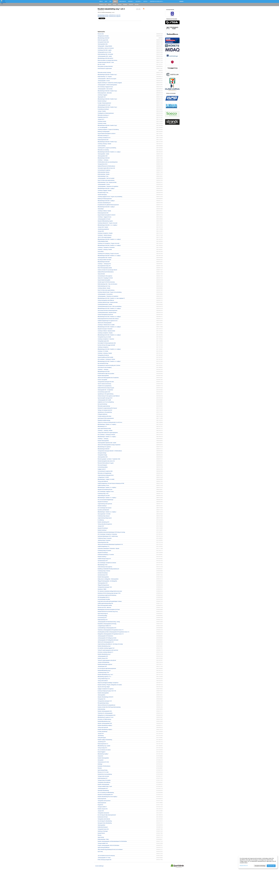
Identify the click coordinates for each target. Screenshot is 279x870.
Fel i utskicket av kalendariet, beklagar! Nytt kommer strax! (110, 591)
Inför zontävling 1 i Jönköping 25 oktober (106, 434)
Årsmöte (99, 835)
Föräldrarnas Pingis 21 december (105, 538)
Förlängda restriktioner (102, 414)
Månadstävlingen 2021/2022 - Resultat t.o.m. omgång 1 (109, 361)
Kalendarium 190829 (102, 589)
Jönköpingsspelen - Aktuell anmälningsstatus (107, 84)
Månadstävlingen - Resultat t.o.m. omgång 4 (107, 511)
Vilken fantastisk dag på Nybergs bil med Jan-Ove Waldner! (110, 849)
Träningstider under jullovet (103, 812)
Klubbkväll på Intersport (103, 827)
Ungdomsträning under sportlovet (105, 503)
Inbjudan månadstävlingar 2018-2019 (105, 696)
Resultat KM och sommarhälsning (105, 774)
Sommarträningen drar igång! (104, 599)
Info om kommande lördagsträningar (105, 499)
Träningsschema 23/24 (102, 164)
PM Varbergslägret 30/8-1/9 (103, 597)
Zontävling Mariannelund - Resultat (105, 304)
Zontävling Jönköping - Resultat (104, 143)
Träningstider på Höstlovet (103, 355)
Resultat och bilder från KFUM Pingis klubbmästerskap (109, 707)
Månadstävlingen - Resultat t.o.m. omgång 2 (107, 424)
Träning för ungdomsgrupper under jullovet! (107, 660)
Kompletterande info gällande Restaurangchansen (108, 204)
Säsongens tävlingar (102, 452)
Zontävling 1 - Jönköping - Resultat (105, 430)
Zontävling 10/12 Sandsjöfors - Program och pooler (108, 243)
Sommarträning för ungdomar (104, 170)
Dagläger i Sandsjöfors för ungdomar (105, 688)
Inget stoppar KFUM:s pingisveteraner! (106, 418)
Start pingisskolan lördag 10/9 (104, 265)
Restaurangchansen (102, 798)
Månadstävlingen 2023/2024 (104, 157)
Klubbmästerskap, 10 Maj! (103, 839)
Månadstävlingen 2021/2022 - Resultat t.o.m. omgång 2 (109, 349)
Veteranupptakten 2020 (102, 456)
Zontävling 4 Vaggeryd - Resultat (104, 190)
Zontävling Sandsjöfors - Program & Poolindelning (108, 129)
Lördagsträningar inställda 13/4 (104, 625)
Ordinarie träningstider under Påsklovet (106, 300)
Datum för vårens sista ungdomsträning (106, 180)
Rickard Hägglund (101, 751)
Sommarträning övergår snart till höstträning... (107, 595)
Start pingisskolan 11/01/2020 (104, 513)
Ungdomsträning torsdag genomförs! (106, 475)
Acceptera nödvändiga (260, 865)
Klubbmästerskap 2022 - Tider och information (107, 284)
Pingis (115, 1)
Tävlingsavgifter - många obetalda (105, 46)
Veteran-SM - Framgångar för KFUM (105, 277)
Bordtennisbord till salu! (103, 816)
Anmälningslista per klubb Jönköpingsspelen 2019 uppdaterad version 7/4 (113, 631)
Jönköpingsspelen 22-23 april (104, 219)
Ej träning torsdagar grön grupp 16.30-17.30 (107, 690)
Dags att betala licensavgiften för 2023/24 (106, 133)
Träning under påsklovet (103, 481)
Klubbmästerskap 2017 (102, 778)
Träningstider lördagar (102, 454)
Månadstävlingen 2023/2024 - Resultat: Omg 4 (107, 107)
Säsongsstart (100, 760)
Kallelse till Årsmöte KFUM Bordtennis (106, 271)
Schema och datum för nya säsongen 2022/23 (107, 269)
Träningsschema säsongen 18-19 (105, 701)
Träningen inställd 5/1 (102, 806)
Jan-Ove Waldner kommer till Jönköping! (106, 855)
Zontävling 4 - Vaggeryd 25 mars (104, 216)
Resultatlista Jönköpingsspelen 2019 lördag (107, 623)
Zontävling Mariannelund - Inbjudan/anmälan (107, 312)
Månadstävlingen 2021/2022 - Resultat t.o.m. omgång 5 (109, 316)
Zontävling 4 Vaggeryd (102, 94)
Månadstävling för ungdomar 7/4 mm (105, 717)
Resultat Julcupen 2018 (102, 658)
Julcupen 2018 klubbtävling (103, 662)
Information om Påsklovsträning (104, 719)
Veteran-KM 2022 (101, 273)
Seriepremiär (100, 755)
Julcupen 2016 (101, 810)
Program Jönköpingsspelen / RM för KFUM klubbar (108, 845)
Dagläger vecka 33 (101, 469)
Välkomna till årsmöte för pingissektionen (106, 705)
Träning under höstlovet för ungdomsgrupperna (108, 432)
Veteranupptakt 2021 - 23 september (105, 389)
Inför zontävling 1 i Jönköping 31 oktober (106, 359)
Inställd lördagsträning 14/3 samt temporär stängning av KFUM (111, 483)
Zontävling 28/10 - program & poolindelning (107, 147)
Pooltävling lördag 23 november (104, 550)
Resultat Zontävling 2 (102, 530)
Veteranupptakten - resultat (103, 153)
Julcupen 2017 (101, 733)
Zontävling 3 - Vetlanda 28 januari (105, 235)
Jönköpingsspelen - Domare (104, 80)
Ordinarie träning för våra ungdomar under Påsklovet (109, 395)
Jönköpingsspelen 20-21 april (104, 105)
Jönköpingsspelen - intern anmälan (105, 88)
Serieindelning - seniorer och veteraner (106, 48)
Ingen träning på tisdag (102, 770)
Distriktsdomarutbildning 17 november (106, 554)
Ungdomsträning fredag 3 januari (105, 517)
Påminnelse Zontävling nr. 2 (103, 135)
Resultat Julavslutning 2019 (103, 522)
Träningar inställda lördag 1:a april (105, 786)
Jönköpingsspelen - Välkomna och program (107, 78)
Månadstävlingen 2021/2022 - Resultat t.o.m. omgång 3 (109, 334)
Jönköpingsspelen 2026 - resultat (105, 56)
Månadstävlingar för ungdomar (104, 446)
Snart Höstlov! (101, 251)
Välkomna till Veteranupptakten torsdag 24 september (109, 444)
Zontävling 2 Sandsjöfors (103, 347)
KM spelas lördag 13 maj (103, 192)
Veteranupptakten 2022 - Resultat (105, 257)
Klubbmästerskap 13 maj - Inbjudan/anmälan (107, 182)
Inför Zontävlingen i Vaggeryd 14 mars (106, 491)
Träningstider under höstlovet (104, 819)
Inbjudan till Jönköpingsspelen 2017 (105, 794)
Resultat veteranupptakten (103, 692)
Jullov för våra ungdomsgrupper (104, 237)
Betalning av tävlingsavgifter (103, 131)
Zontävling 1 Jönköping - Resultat (105, 249)
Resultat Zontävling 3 (102, 101)
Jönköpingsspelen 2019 (103, 656)
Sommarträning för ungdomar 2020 (105, 471)
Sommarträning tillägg (102, 615)
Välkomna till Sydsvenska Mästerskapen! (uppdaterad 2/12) (110, 544)
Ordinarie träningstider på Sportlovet (105, 314)
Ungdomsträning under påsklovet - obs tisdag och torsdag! (110, 644)
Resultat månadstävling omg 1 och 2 (111, 9)
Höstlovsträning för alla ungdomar (105, 566)
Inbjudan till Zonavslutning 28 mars (105, 489)
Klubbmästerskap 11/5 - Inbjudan (105, 76)
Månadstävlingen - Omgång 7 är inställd (106, 479)
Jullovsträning (101, 735)
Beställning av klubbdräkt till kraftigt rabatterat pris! (108, 568)
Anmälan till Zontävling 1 (103, 572)
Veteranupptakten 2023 (102, 155)
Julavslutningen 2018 (102, 666)
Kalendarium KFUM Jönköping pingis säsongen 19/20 (109, 593)
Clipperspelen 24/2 (102, 96)
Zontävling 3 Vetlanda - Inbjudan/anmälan (106, 330)
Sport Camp (100, 851)
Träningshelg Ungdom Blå (103, 341)
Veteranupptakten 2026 (102, 44)
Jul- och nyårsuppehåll (102, 127)
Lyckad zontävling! (101, 145)
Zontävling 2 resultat (102, 123)
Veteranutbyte (101, 208)
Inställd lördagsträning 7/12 (103, 546)
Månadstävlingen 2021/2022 (104, 371)
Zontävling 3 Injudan (102, 121)
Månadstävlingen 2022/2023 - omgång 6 (106, 200)
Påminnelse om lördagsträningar (104, 473)
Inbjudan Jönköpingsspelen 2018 (105, 723)
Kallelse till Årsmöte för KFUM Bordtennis (106, 166)
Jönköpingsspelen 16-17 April (104, 857)
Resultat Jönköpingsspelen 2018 (105, 711)
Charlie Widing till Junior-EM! (104, 495)
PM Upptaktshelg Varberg (103, 703)
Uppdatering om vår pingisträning (105, 412)
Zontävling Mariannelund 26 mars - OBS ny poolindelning (109, 306)
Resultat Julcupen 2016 (102, 808)
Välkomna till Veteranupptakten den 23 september (108, 377)
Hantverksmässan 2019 (103, 560)
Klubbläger (100, 764)
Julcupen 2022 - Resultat (103, 227)
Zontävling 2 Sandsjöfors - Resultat (105, 233)
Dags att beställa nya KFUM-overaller (105, 357)
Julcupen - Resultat (102, 111)
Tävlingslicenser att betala (103, 35)
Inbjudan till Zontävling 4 (103, 501)
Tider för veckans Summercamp (104, 383)
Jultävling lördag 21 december (104, 540)
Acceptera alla (271, 865)
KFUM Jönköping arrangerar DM (104, 859)
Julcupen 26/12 (101, 119)
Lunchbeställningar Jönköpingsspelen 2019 (107, 627)
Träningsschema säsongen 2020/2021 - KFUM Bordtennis (110, 450)
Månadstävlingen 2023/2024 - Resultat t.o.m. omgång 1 (109, 151)
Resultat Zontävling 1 (102, 556)
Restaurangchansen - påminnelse (105, 92)
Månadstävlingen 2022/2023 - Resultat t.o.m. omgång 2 (109, 245)
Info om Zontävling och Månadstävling (106, 792)
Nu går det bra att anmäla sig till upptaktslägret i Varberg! (110, 601)
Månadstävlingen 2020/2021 (104, 448)
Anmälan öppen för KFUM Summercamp (106, 282)
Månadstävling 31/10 (102, 426)
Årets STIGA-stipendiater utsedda (105, 267)
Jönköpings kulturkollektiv (156, 1)
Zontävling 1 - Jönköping (103, 160)
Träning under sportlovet (103, 727)
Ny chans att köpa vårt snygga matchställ (106, 345)
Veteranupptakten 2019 (102, 583)
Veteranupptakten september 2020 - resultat (107, 442)
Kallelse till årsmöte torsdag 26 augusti (106, 387)
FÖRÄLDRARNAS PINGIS (103, 241)
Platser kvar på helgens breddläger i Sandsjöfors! (108, 682)
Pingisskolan (100, 804)
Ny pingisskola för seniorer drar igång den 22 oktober (109, 365)
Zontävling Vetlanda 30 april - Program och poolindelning (109, 292)
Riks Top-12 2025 (101, 64)
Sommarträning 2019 (102, 617)
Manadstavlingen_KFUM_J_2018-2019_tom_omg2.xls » (109, 16)
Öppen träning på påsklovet (103, 847)
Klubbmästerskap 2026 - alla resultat (105, 54)
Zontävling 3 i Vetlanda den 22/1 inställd (106, 324)
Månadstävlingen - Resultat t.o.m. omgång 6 (107, 487)
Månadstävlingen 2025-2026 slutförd (105, 58)
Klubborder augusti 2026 (103, 40)
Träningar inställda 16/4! (103, 843)
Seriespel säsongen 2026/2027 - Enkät (106, 62)
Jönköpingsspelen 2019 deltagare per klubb (107, 637)
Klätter (145, 1)
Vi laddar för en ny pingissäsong (104, 385)
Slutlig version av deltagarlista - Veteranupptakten (108, 579)
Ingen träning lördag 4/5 (103, 613)
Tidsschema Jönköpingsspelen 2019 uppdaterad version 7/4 (110, 629)
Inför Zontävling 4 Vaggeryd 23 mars (105, 86)
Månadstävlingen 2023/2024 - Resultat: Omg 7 (107, 74)
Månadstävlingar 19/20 (102, 564)
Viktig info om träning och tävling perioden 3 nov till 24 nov (110, 422)
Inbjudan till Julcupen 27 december (105, 328)
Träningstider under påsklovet (104, 782)
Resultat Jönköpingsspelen (103, 784)
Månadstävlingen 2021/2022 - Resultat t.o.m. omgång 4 (109, 326)
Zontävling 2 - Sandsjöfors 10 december (106, 247)
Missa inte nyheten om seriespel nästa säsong (107, 60)
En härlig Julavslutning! (102, 731)
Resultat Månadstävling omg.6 (104, 721)
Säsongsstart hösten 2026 (103, 42)
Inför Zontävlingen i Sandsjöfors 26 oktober (107, 562)
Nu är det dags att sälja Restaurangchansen (107, 668)
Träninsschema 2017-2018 (103, 762)
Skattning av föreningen (103, 831)
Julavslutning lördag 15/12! (103, 672)
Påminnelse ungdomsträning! (104, 406)
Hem (101, 1)
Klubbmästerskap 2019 (102, 619)
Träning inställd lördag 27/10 (104, 678)
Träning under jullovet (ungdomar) (105, 524)
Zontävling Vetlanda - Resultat (104, 288)
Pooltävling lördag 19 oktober (104, 570)
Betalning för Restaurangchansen (105, 198)
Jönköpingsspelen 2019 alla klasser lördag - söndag (109, 621)
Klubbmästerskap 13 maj (103, 176)
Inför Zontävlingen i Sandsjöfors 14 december (107, 534)
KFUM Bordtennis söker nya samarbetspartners (108, 162)
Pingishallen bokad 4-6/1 (103, 117)
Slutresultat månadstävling (103, 790)
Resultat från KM (101, 833)
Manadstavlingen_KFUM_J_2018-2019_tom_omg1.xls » (109, 15)
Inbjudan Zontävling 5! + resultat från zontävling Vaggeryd (110, 82)
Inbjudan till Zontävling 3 (103, 528)
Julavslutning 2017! (102, 741)
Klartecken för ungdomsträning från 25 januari (107, 408)
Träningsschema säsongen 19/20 (105, 587)
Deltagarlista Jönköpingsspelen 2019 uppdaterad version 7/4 (110, 633)
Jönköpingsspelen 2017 (103, 788)
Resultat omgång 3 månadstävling (105, 739)
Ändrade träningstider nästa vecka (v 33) (106, 461)
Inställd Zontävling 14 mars (103, 485)
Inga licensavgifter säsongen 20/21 (105, 397)
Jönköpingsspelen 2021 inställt (104, 400)
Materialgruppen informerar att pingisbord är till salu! (109, 609)
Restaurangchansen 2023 (103, 212)
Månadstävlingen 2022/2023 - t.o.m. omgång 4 (107, 225)
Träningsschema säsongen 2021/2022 (106, 381)
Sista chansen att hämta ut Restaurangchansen (107, 310)
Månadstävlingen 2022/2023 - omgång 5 (106, 206)
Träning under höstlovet (103, 680)
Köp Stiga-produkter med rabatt (104, 259)
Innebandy (130, 1)
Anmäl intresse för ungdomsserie (105, 68)
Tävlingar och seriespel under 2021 (105, 410)
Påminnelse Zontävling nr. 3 (103, 115)
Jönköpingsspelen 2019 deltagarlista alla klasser (108, 640)
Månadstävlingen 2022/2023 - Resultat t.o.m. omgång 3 (109, 239)
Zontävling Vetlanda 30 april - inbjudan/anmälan (108, 302)
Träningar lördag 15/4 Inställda (104, 780)
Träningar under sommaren (103, 776)
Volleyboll (138, 1)
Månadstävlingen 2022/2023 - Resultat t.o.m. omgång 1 (109, 255)
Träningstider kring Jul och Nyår (104, 336)
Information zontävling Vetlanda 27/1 (105, 652)
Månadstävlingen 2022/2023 (104, 261)
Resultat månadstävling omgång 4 (105, 729)
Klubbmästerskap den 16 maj (104, 286)
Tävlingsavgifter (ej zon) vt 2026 (104, 52)
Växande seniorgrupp (102, 194)
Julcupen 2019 (101, 526)
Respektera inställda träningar (104, 420)
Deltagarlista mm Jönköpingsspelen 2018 (106, 715)
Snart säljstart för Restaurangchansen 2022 (107, 343)
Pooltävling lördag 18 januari (104, 515)
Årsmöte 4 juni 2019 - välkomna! (104, 607)
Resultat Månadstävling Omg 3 (104, 670)
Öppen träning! (101, 837)
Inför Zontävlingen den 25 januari (104, 507)
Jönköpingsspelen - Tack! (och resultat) (106, 178)
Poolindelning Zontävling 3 (103, 109)
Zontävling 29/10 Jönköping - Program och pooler (108, 253)
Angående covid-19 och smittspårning (106, 402)
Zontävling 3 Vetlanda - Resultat (104, 210)
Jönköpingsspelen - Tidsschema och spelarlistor (108, 186)
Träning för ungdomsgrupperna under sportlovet (108, 650)
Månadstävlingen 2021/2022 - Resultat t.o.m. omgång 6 (109, 308)
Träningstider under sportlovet (104, 800)
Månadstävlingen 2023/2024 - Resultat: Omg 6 (107, 90)
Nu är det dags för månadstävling (105, 821)
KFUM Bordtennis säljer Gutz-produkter (106, 373)
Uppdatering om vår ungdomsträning (105, 393)
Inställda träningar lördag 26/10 (104, 558)
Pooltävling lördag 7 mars (103, 493)
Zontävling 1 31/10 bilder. (103, 351)
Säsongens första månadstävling (105, 823)
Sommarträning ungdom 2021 (104, 391)
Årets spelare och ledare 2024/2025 (105, 66)
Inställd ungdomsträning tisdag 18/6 (105, 603)
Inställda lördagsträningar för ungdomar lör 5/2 (107, 320)
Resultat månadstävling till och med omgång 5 (107, 796)
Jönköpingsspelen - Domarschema (105, 294)
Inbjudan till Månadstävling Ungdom (105, 221)
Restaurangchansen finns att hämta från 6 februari (108, 318)
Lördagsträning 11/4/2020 (103, 477)
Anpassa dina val (244, 865)
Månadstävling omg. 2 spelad (104, 745)
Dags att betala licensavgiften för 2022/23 (106, 214)
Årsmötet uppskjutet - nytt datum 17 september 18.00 (109, 459)
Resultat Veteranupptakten (103, 375)
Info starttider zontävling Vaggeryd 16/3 (106, 648)
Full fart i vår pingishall (102, 379)
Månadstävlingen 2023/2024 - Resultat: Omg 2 (107, 141)
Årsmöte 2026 (101, 33)
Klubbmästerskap (101, 709)
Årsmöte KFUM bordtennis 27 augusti (105, 463)
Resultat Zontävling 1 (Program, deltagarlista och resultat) (110, 684)
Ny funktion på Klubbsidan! (103, 509)
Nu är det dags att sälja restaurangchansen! (107, 814)
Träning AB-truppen (102, 737)
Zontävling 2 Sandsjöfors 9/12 (104, 137)
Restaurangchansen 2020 (103, 542)
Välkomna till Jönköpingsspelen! (104, 322)
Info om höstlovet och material (104, 749)
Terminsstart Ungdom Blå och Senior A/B (106, 168)
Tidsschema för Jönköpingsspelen (105, 713)
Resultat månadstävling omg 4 (104, 654)
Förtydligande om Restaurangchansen (106, 113)
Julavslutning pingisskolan (103, 229)
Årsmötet (100, 768)
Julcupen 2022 (101, 231)
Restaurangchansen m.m (103, 743)
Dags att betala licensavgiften (104, 280)
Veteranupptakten (101, 694)
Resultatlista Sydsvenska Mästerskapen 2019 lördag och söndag (111, 532)
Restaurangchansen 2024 (103, 139)
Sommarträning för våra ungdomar (105, 275)
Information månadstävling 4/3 (104, 202)
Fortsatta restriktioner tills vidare (104, 416)
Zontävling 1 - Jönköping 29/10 (104, 263)
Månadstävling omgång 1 (103, 753)
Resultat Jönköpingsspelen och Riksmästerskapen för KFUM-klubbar (112, 841)
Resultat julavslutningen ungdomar (105, 664)
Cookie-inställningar (99, 865)
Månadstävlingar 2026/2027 (103, 37)
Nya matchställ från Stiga (103, 363)
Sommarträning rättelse (103, 467)
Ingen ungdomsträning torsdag (104, 428)
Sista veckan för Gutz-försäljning (104, 367)
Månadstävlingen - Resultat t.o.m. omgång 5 (107, 497)
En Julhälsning (101, 520)
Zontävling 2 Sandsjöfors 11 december (106, 339)
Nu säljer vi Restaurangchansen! (104, 103)
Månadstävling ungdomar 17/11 (104, 676)
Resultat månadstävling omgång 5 (105, 725)
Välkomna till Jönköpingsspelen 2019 (105, 642)
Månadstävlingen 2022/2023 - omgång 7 (106, 188)
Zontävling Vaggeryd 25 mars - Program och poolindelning (110, 196)
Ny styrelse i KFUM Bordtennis (104, 766)
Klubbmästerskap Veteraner (103, 172)
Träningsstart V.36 (101, 699)
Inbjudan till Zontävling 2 (103, 552)
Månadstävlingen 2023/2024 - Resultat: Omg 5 (107, 99)
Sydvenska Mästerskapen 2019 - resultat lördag (108, 536)
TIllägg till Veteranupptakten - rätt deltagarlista (107, 581)
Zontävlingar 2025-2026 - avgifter (104, 50)
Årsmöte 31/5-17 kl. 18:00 (103, 772)
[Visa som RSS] (143, 9)
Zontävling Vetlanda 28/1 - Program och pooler (107, 223)
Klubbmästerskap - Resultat (103, 174)
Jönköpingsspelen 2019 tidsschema (105, 635)
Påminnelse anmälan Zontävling (104, 72)
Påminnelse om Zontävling (103, 149)
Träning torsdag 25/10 (102, 747)
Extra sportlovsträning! (102, 404)
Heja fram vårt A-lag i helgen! (104, 686)
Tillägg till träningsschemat (103, 585)
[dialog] (258, 862)
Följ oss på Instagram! (102, 465)
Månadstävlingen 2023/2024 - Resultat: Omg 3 (107, 125)
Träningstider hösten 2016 (103, 829)
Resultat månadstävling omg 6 (104, 646)
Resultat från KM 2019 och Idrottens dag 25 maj (108, 611)
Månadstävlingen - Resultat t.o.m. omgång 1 (107, 436)
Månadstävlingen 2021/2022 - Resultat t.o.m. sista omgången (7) (111, 298)
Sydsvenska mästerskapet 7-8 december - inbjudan (108, 548)
